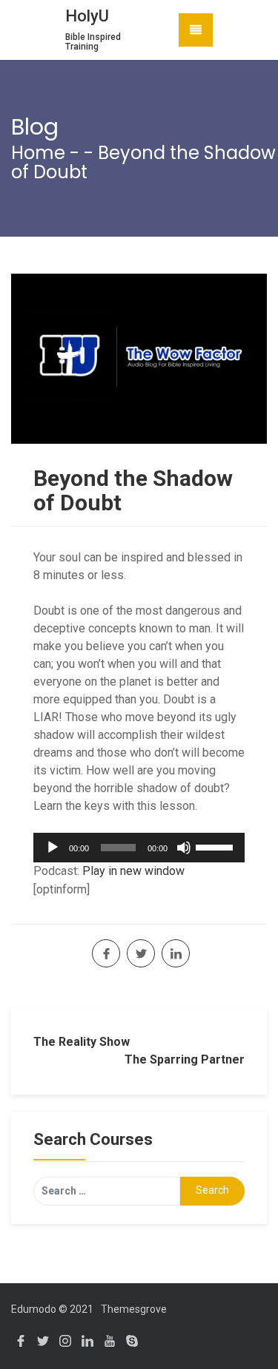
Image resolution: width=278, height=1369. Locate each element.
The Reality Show (81, 1042)
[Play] (52, 847)
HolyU (87, 16)
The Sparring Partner (185, 1059)
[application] (139, 847)
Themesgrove (134, 1309)
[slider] (216, 846)
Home (38, 153)
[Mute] (183, 847)
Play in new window (133, 871)
